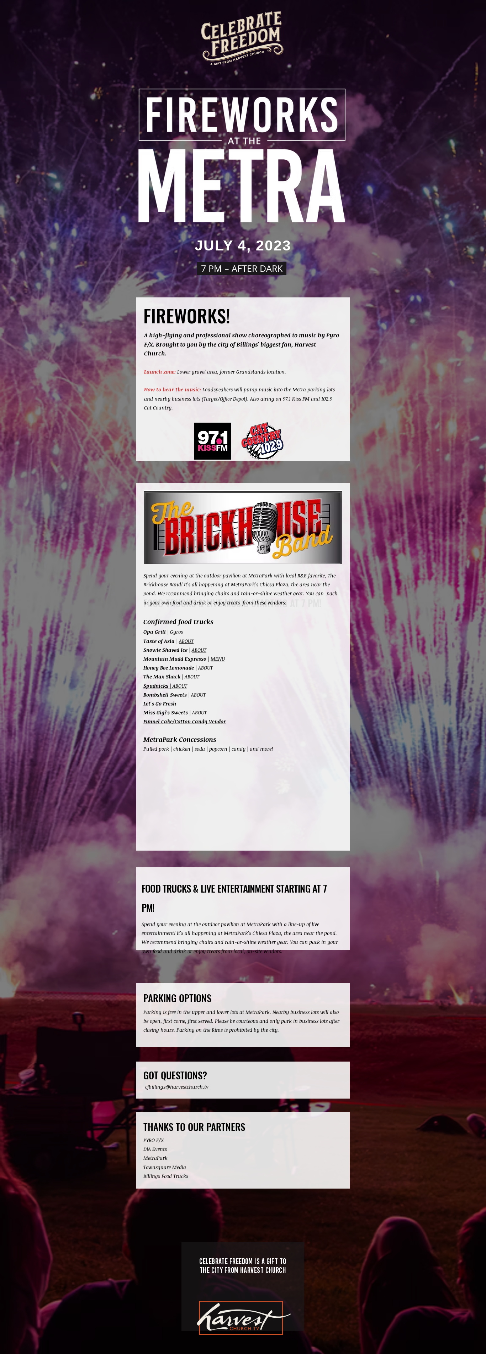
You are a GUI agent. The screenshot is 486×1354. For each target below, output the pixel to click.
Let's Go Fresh (159, 703)
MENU (218, 658)
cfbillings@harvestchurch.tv (176, 1086)
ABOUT (186, 641)
